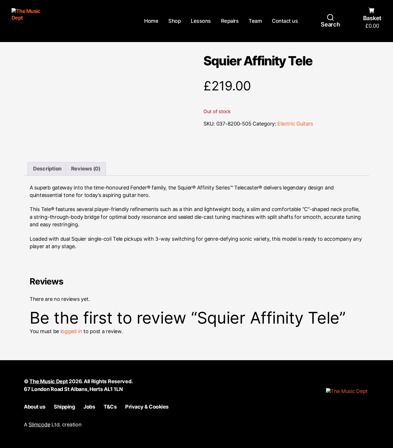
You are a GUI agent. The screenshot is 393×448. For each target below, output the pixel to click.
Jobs (89, 407)
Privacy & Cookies (147, 407)
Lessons (201, 21)
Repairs (230, 21)
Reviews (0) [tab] (85, 169)
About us (34, 407)
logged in (71, 331)
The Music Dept (48, 381)
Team (255, 21)
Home (151, 21)
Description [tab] (47, 169)
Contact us (285, 21)
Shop (174, 21)
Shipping (64, 407)
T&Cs (110, 407)
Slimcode (39, 425)
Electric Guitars (295, 124)
